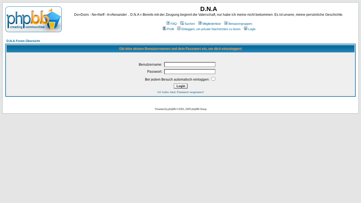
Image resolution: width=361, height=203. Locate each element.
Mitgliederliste (211, 23)
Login (252, 29)
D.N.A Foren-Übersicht (23, 41)
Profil (170, 29)
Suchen (189, 23)
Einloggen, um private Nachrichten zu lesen (211, 29)
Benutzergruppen (240, 23)
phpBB (172, 109)
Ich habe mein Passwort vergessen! (180, 92)
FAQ (174, 23)
